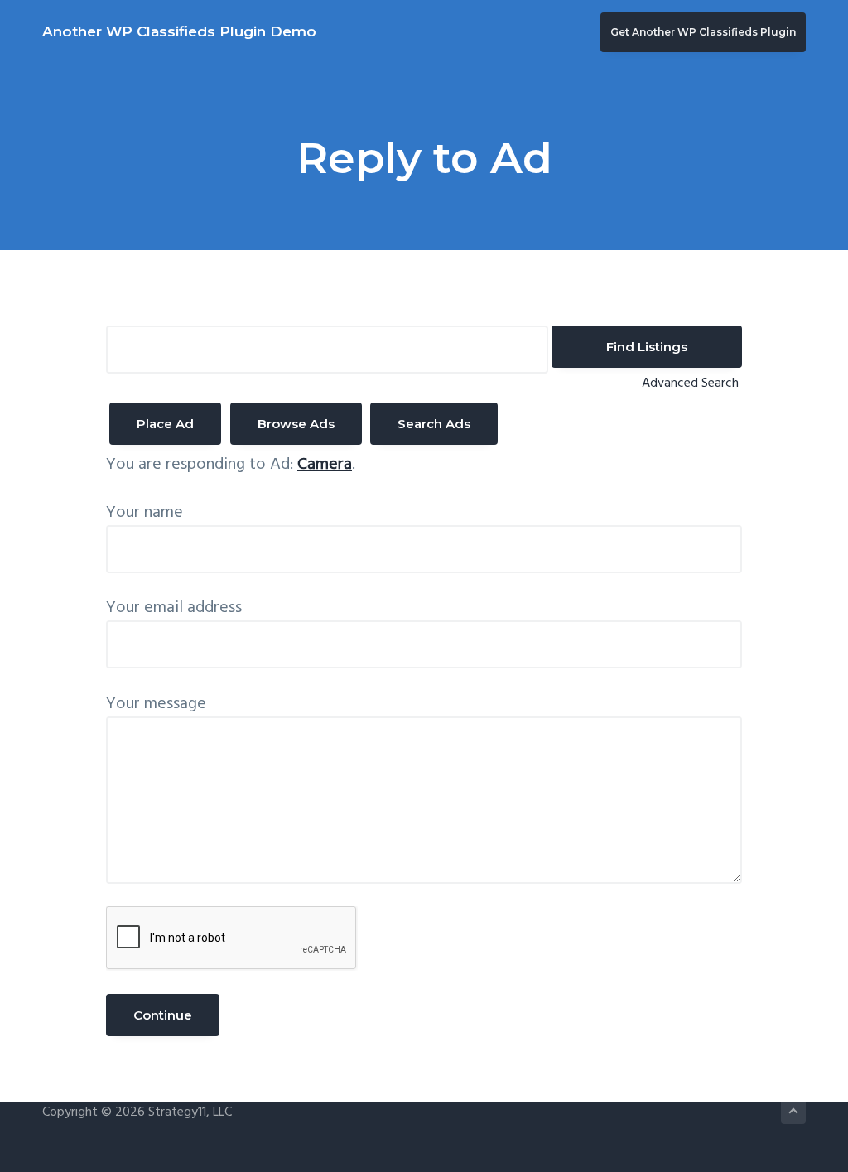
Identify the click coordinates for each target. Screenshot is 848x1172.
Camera (324, 464)
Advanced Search (690, 383)
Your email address (174, 608)
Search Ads (434, 424)
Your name (144, 512)
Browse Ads (296, 424)
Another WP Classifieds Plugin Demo (179, 31)
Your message (156, 704)
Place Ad (165, 424)
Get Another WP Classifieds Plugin (703, 32)
